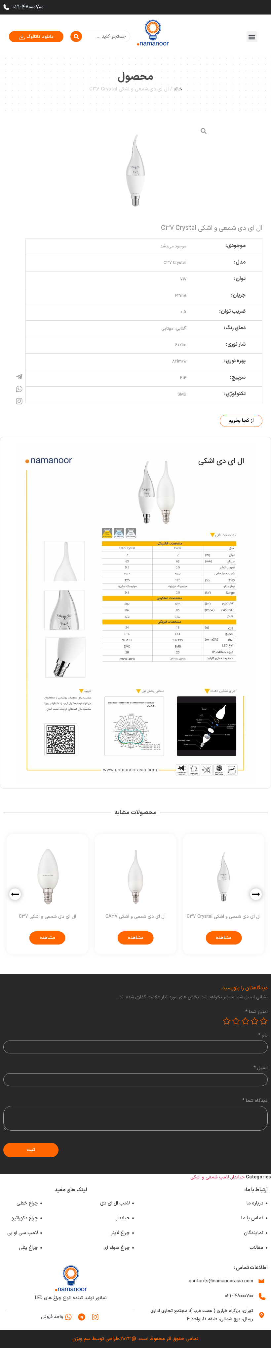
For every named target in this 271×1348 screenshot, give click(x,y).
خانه (178, 89)
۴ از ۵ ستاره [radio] (236, 1021)
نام (263, 1035)
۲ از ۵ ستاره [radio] (254, 1021)
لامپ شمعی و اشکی (209, 1177)
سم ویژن (81, 1339)
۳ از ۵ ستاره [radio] (245, 1021)
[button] (252, 36)
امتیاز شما (256, 1012)
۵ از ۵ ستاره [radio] (227, 1021)
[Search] (76, 36)
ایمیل (260, 1068)
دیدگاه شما (255, 1101)
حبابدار (238, 1177)
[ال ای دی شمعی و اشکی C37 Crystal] (135, 170)
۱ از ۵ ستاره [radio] (264, 1021)
